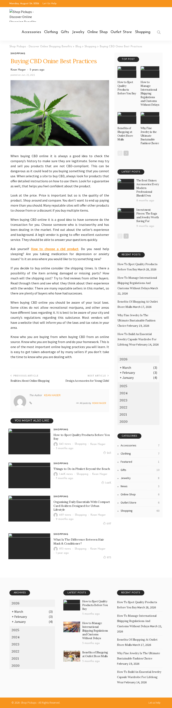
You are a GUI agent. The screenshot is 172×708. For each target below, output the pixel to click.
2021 (123, 414)
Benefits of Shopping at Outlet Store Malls (125, 133)
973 (109, 557)
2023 (123, 400)
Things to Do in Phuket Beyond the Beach (81, 469)
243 (109, 453)
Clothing (51, 32)
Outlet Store (121, 32)
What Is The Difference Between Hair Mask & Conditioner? (78, 541)
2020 (124, 421)
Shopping (142, 32)
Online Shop (97, 32)
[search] (159, 32)
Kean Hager (18, 69)
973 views (65, 548)
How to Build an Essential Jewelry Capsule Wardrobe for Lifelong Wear (136, 339)
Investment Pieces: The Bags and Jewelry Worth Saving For (147, 215)
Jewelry (78, 32)
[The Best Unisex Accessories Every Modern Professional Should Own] (125, 184)
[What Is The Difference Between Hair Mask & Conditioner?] (29, 546)
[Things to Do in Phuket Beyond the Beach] (29, 475)
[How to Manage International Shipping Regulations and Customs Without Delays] (150, 72)
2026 (123, 359)
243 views (65, 444)
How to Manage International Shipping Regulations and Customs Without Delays (150, 93)
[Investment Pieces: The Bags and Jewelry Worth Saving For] (125, 213)
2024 (124, 393)
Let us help (49, 3)
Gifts (65, 32)
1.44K (108, 483)
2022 (123, 407)
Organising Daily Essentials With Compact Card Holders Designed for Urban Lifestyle (81, 505)
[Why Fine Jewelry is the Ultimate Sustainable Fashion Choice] (150, 118)
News (140, 486)
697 (109, 523)
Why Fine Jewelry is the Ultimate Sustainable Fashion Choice (150, 135)
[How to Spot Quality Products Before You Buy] (29, 442)
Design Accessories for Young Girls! (87, 381)
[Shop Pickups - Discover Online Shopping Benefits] (25, 15)
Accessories (31, 32)
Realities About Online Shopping (30, 381)
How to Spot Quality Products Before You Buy (126, 87)
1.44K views (66, 474)
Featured (140, 462)
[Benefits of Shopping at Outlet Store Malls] (126, 118)
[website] (30, 403)
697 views (65, 515)
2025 (123, 386)
